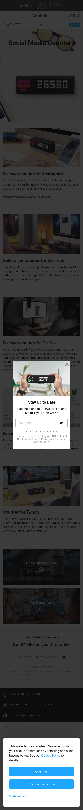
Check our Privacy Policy (41, 431)
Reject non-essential (41, 784)
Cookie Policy (50, 755)
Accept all (41, 771)
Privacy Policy (40, 439)
